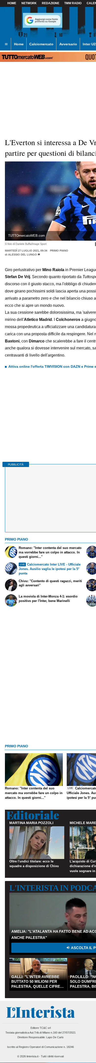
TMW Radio (72, 3)
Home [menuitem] (19, 44)
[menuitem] (6, 44)
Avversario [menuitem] (68, 44)
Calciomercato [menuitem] (41, 44)
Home (11, 3)
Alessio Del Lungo (22, 254)
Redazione (50, 3)
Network (29, 3)
